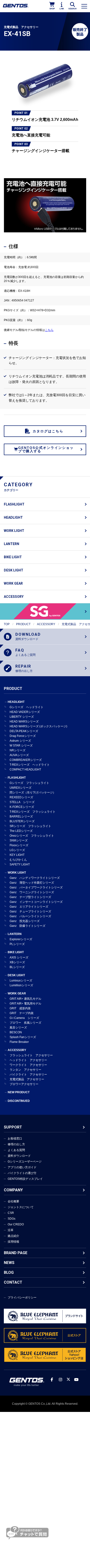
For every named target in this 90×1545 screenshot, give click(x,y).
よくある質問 (16, 1150)
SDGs (11, 1218)
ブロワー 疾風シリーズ (25, 1022)
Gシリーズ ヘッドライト (26, 707)
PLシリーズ (17, 944)
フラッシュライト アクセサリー (31, 1055)
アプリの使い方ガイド (22, 1167)
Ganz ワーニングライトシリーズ (32, 892)
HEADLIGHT (13, 517)
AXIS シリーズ (19, 957)
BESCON (16, 1032)
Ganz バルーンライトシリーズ (30, 916)
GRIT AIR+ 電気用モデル (25, 1003)
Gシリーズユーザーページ (25, 1161)
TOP (7, 624)
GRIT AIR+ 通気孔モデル (25, 998)
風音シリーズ (18, 1027)
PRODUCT (23, 624)
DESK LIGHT (13, 570)
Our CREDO (16, 1224)
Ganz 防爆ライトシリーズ (27, 926)
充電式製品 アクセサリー (27, 1079)
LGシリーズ (17, 850)
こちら (49, 330)
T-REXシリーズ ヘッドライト (30, 764)
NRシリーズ (17, 750)
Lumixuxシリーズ (21, 980)
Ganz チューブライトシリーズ (30, 911)
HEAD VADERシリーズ (25, 712)
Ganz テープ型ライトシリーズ (30, 897)
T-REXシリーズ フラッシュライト (32, 811)
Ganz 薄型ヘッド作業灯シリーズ (32, 882)
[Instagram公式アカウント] (60, 1380)
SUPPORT (13, 1127)
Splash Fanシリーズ (23, 1037)
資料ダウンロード (19, 1155)
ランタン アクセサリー (25, 1069)
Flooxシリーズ (19, 845)
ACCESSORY (14, 597)
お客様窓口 (15, 1138)
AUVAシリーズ (19, 755)
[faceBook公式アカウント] (51, 1380)
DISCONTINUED (19, 1101)
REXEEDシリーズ (21, 797)
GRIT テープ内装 (22, 1013)
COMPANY (13, 1190)
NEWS (9, 1262)
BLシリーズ (17, 967)
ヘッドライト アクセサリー (28, 1060)
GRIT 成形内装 (20, 1008)
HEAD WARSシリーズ (24, 721)
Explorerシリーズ (21, 939)
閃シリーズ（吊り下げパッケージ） (33, 792)
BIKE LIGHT (13, 557)
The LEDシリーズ (21, 831)
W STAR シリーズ (21, 745)
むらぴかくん (18, 859)
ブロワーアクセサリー (24, 1084)
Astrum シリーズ (20, 740)
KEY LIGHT (17, 855)
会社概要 (13, 1201)
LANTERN (11, 544)
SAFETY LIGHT (20, 864)
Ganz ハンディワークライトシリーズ (35, 878)
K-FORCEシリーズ (22, 807)
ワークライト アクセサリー (28, 1065)
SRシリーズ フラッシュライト (30, 826)
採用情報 (13, 1241)
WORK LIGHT (14, 531)
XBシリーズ (17, 962)
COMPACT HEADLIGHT (25, 769)
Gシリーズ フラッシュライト (29, 783)
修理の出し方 (16, 1144)
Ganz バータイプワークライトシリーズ (36, 887)
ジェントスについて (21, 1207)
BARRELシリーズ (21, 816)
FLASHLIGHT (14, 504)
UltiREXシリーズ (20, 787)
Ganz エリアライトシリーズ (29, 906)
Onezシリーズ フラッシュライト (32, 835)
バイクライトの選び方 (22, 1173)
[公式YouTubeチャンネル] (76, 1380)
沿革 (10, 1230)
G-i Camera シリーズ (24, 1018)
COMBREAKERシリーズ (26, 760)
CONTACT (13, 1282)
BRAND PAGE (15, 1253)
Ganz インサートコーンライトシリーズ (36, 902)
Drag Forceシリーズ (23, 736)
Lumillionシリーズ (21, 985)
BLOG (9, 1272)
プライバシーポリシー (22, 1297)
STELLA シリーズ (22, 802)
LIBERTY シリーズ (22, 716)
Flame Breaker (19, 1042)
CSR (11, 1213)
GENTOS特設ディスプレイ (25, 1179)
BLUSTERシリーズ (22, 821)
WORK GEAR (13, 583)
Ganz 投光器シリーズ (25, 921)
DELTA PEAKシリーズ (24, 731)
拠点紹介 (13, 1236)
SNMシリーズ (19, 840)
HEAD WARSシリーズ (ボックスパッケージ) (38, 726)
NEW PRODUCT (19, 1092)
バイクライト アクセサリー (28, 1074)
